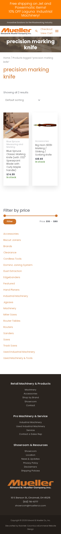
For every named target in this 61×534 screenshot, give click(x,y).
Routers (8, 327)
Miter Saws (10, 314)
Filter (10, 221)
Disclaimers (30, 466)
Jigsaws (8, 302)
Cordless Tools (12, 258)
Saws (6, 339)
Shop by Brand (30, 397)
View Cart (46, 33)
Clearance (9, 252)
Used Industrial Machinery (19, 352)
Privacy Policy (30, 462)
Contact (30, 405)
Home (6, 58)
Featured (9, 283)
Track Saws (10, 345)
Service (30, 430)
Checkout (46, 29)
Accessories (11, 233)
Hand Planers (11, 289)
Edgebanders (11, 277)
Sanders (8, 333)
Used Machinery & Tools (18, 358)
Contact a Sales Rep (30, 434)
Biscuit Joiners (12, 240)
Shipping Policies (30, 470)
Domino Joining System (18, 265)
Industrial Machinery (15, 296)
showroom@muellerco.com (30, 505)
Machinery (9, 308)
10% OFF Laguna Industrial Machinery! (30, 13)
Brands (7, 246)
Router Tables (11, 320)
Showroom (31, 401)
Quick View (16, 135)
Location (30, 455)
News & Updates (30, 458)
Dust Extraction (12, 271)
